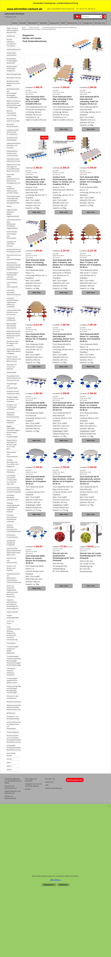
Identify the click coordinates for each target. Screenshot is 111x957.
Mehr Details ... (55, 880)
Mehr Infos (37, 129)
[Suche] (103, 16)
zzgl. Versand (29, 94)
